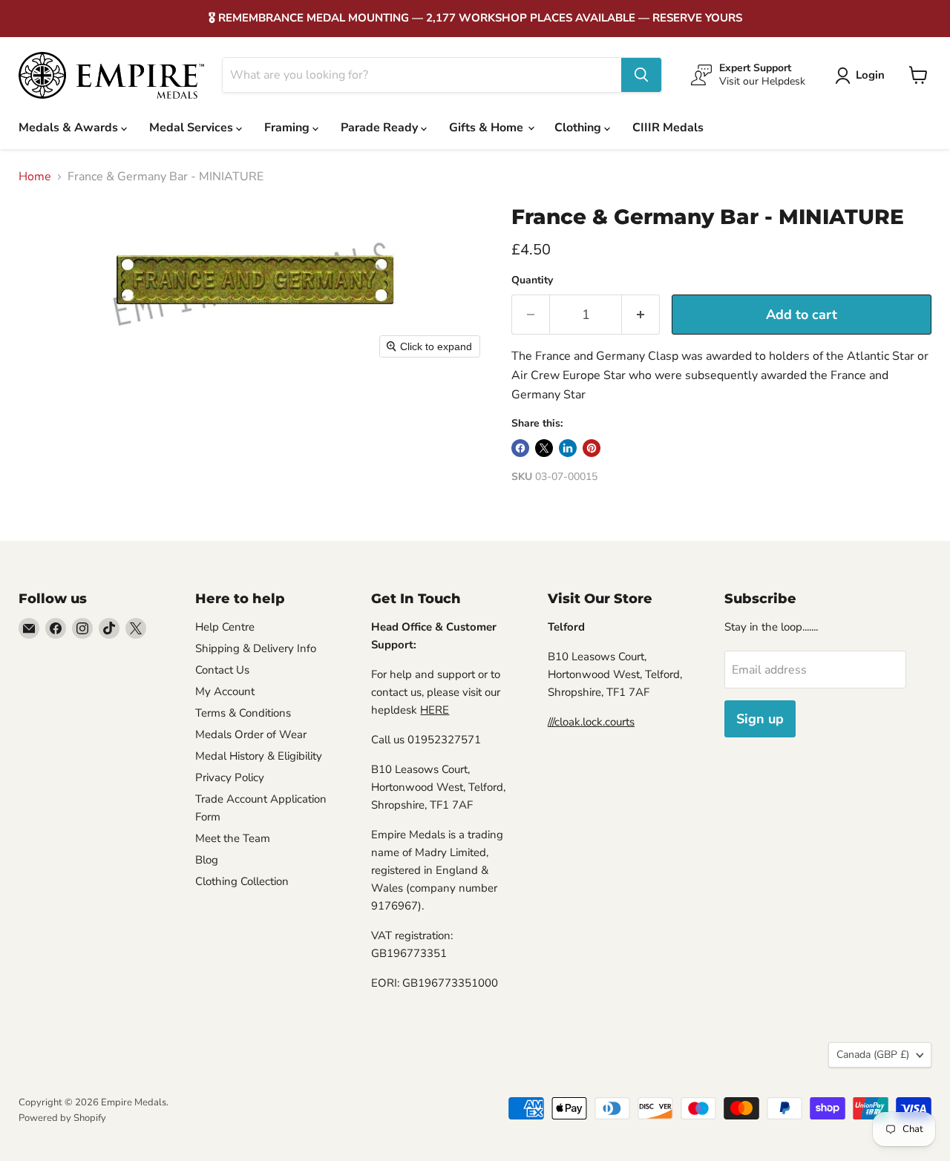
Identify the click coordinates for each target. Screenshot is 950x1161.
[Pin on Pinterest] (591, 448)
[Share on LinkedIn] (568, 448)
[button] (863, 76)
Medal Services (192, 127)
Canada (872, 1054)
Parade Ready (381, 127)
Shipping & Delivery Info (255, 648)
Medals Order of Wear (251, 734)
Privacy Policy (229, 777)
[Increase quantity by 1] (641, 315)
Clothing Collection (242, 881)
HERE (434, 710)
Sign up (760, 719)
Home (35, 176)
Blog (206, 859)
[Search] (641, 75)
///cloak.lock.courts (591, 721)
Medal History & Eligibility (258, 756)
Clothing (579, 127)
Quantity (532, 280)
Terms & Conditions (243, 713)
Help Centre (225, 626)
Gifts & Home (487, 127)
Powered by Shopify (62, 1118)
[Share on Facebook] (520, 448)
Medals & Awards (70, 127)
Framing (288, 127)
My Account (225, 691)
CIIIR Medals (668, 127)
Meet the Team (232, 838)
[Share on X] (544, 448)
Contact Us (222, 669)
